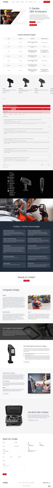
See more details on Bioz (47, 168)
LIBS (19, 484)
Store (35, 1)
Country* (4, 462)
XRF (21, 484)
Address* (4, 455)
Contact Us (32, 484)
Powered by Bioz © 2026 (5, 168)
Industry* (4, 451)
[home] (5, 2)
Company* (16, 444)
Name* (4, 444)
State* (11, 458)
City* (3, 458)
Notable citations (6, 106)
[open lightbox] (26, 186)
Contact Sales (47, 1)
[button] (13, 2)
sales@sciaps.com (31, 447)
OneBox (24, 484)
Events (27, 484)
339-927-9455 (42, 447)
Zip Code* (19, 458)
